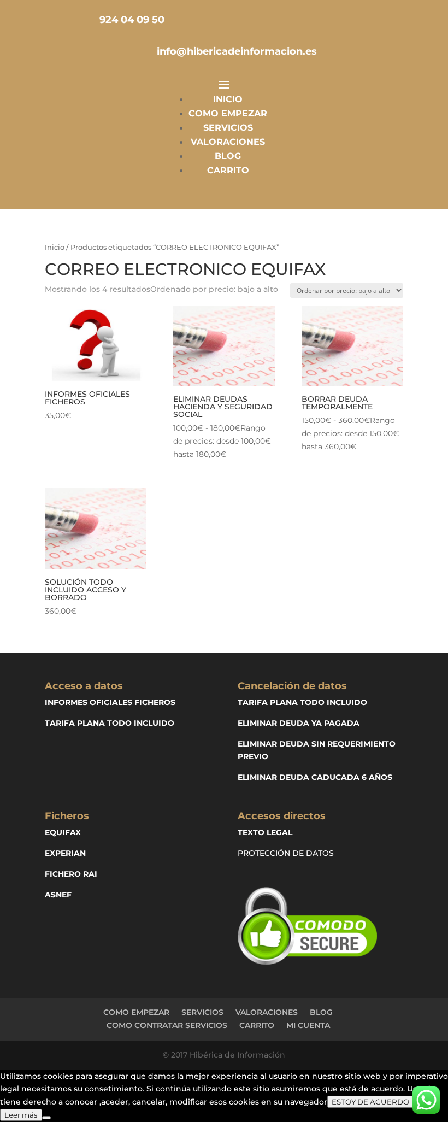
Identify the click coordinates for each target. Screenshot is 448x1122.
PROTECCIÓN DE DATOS (286, 853)
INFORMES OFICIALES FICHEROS (110, 702)
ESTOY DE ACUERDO (370, 1101)
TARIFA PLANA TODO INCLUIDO (109, 723)
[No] (46, 1117)
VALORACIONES (228, 142)
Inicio (54, 247)
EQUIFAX (63, 832)
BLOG (228, 156)
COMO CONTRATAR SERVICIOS (167, 1025)
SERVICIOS (228, 127)
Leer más (21, 1115)
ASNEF (58, 895)
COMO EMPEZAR (227, 113)
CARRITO (228, 170)
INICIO (228, 99)
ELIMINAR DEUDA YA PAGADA (298, 723)
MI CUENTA (308, 1025)
